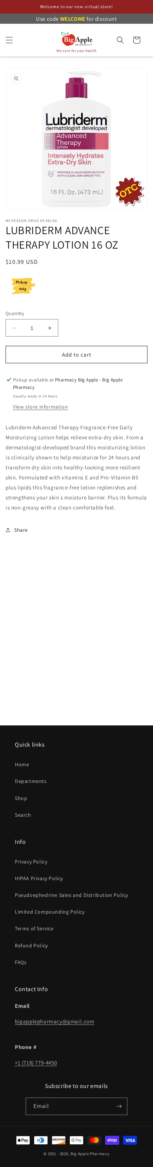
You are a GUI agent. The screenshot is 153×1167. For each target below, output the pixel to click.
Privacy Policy (31, 861)
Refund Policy (31, 945)
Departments (31, 781)
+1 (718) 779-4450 (36, 1062)
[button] (9, 40)
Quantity (15, 313)
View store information (40, 406)
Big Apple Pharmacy (90, 1153)
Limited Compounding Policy (50, 911)
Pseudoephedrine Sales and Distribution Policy (71, 895)
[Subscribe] (119, 1106)
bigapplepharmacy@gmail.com (54, 1021)
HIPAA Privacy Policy (39, 878)
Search (23, 815)
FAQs (20, 962)
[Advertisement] (76, 641)
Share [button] (21, 530)
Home (22, 764)
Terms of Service (34, 928)
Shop (21, 798)
